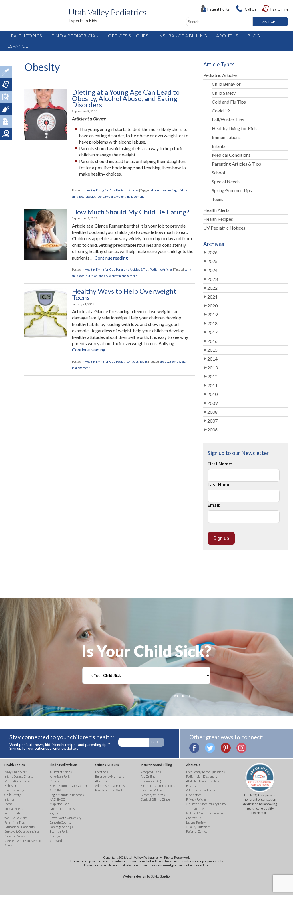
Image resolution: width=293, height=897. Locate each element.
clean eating (169, 190)
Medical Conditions (231, 155)
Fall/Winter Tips (228, 119)
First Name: (220, 463)
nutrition (91, 275)
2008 (212, 412)
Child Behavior (226, 84)
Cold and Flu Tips (229, 101)
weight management (130, 196)
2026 (212, 252)
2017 (212, 332)
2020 (212, 305)
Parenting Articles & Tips (132, 269)
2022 (212, 288)
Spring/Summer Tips (232, 190)
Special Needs (226, 181)
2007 (212, 420)
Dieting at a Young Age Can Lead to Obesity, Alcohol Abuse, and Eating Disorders (126, 98)
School (218, 172)
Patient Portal (218, 9)
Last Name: (220, 484)
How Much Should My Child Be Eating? (130, 212)
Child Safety (224, 93)
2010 (212, 394)
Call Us (250, 9)
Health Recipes (218, 219)
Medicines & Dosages (6, 72)
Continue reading (111, 257)
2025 (212, 261)
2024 (212, 270)
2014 (212, 358)
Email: (214, 505)
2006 (212, 429)
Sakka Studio (160, 876)
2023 (212, 279)
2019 (212, 314)
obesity (90, 196)
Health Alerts (216, 210)
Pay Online (279, 9)
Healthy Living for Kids (100, 190)
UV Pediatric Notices (224, 227)
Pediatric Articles (127, 190)
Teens (144, 361)
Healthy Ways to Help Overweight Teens (124, 294)
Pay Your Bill (6, 84)
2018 (212, 323)
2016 (212, 341)
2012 (212, 376)
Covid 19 (221, 110)
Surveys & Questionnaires (6, 97)
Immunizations (226, 137)
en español (182, 695)
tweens (110, 196)
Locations (6, 134)
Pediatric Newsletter (6, 109)
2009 (212, 403)
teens (100, 196)
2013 (212, 367)
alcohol (155, 190)
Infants (219, 146)
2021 (212, 296)
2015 (212, 350)
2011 (212, 385)
